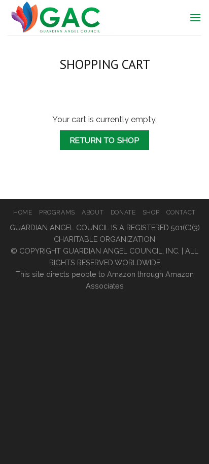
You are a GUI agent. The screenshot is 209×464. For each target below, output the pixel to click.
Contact (181, 212)
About (92, 212)
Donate (123, 212)
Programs (57, 212)
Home (22, 212)
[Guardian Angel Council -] (81, 17)
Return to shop (105, 140)
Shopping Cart (104, 64)
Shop (151, 212)
